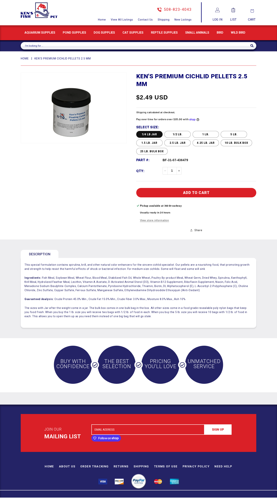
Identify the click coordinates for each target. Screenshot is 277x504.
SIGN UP (218, 429)
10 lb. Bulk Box (236, 142)
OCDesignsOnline (168, 501)
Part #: (143, 160)
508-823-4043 (178, 9)
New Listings (183, 19)
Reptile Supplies (164, 32)
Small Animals (197, 32)
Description (39, 254)
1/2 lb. (177, 134)
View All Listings (122, 19)
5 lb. (233, 134)
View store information (154, 220)
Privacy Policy (196, 466)
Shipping (164, 19)
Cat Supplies (132, 32)
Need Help (223, 466)
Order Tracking (94, 466)
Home (102, 19)
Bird (220, 32)
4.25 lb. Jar (206, 142)
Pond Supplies (74, 32)
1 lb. (205, 134)
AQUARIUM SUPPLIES (39, 32)
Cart (252, 19)
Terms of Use (166, 466)
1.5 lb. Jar (149, 142)
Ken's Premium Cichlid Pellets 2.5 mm (62, 58)
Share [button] (198, 230)
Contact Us (145, 19)
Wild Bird (238, 32)
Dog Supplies (104, 32)
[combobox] (135, 45)
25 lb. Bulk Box (152, 151)
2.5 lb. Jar (178, 142)
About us (67, 466)
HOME (25, 58)
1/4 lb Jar (149, 134)
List (233, 19)
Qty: (140, 171)
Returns (121, 466)
